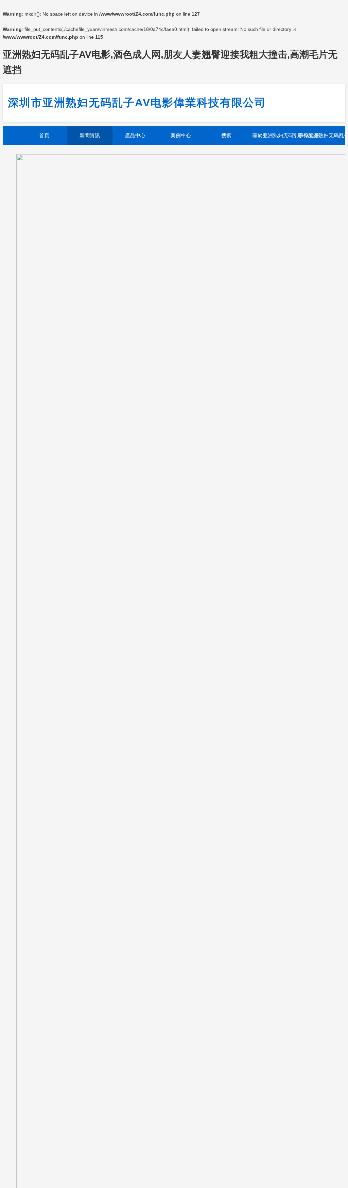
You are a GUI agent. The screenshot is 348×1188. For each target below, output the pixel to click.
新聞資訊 (90, 135)
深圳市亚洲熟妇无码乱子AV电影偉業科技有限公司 (137, 102)
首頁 (44, 135)
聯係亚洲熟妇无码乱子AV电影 (319, 135)
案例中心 (181, 135)
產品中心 (135, 135)
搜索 (226, 135)
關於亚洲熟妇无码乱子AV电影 (274, 135)
